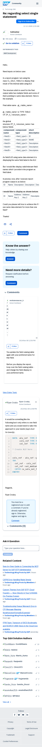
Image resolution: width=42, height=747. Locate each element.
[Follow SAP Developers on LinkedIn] (27, 715)
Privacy (10, 722)
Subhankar (14, 32)
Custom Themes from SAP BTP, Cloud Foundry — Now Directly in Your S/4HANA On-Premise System (20, 593)
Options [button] (38, 22)
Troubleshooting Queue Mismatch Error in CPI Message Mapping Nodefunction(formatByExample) (20, 609)
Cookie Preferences (10, 741)
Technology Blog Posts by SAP (17, 572)
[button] (23, 43)
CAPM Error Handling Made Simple (17, 580)
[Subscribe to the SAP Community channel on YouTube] (23, 715)
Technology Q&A (10, 9)
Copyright (10, 728)
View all (6, 702)
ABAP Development (10, 53)
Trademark (10, 735)
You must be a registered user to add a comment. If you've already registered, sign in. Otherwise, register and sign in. (20, 509)
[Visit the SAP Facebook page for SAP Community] (15, 715)
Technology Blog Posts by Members (19, 582)
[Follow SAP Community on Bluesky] (19, 715)
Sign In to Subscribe (26, 21)
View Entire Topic (10, 393)
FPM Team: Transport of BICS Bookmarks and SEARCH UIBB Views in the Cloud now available (20, 626)
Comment (23, 233)
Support (31, 735)
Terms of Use (31, 722)
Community (16, 3)
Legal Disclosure (31, 728)
